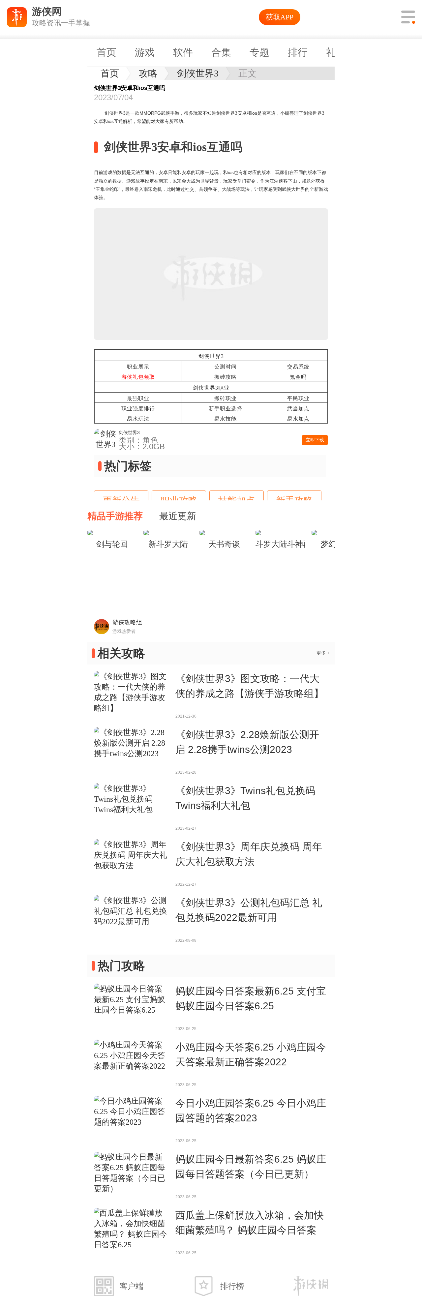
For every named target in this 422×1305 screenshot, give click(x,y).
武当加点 (298, 408)
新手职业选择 (225, 408)
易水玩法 (138, 419)
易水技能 (225, 419)
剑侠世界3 (198, 73)
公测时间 (225, 367)
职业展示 (138, 367)
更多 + (323, 653)
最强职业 (138, 398)
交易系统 (298, 367)
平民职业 (298, 398)
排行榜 (232, 1286)
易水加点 (298, 419)
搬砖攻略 (225, 377)
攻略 (148, 73)
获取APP (279, 17)
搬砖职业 (225, 398)
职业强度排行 (138, 408)
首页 (110, 73)
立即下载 (315, 439)
